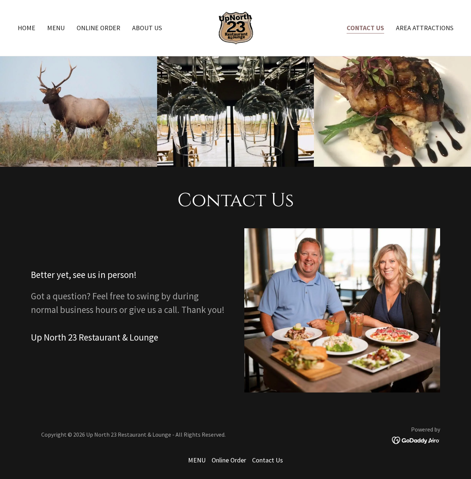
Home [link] (26, 28)
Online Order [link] (98, 28)
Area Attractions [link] (424, 28)
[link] (235, 27)
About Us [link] (147, 28)
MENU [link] (56, 28)
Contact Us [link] (365, 28)
